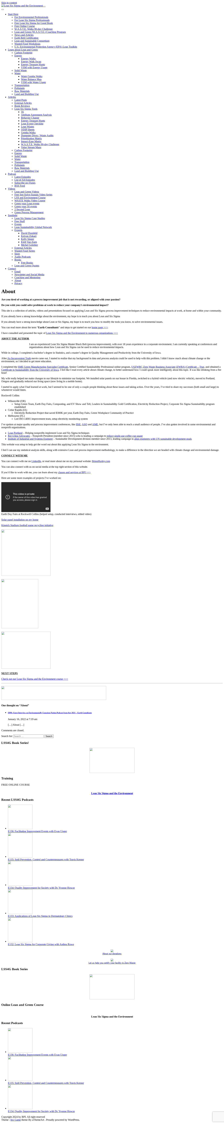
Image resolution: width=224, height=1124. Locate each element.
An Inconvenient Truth (19, 358)
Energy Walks (28, 58)
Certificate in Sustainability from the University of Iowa (30, 369)
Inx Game (15, 1119)
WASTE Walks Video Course (29, 200)
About (17, 280)
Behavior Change (30, 117)
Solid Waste (20, 70)
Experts (18, 230)
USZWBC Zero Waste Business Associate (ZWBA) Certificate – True (167, 366)
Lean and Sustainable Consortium (31, 40)
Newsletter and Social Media (29, 274)
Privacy (18, 283)
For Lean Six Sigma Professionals (32, 20)
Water (17, 73)
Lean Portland (15, 433)
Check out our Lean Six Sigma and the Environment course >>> (34, 679)
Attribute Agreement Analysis (36, 114)
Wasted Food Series (24, 250)
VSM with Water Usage (33, 82)
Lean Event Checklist (32, 123)
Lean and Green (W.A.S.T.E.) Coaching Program (40, 32)
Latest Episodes (22, 177)
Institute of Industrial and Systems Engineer (30, 438)
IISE (78, 424)
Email (17, 271)
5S (22, 111)
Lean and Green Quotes (26, 265)
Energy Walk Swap (31, 61)
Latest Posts (20, 100)
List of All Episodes (24, 179)
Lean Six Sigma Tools (25, 108)
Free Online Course (24, 26)
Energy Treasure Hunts (33, 64)
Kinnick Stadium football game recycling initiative (27, 525)
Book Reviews (22, 106)
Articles (12, 97)
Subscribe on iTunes (24, 182)
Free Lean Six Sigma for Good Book (33, 23)
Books (17, 259)
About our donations (112, 953)
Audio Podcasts (22, 256)
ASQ (84, 424)
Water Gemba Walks (31, 76)
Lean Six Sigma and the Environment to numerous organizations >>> (82, 333)
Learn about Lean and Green (23, 49)
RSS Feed (19, 185)
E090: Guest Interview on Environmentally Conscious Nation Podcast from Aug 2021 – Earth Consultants (50, 713)
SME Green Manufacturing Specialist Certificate (43, 366)
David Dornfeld (29, 233)
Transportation (21, 85)
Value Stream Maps (31, 147)
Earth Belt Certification (26, 37)
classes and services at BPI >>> (74, 472)
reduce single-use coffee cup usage (125, 435)
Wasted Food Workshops (27, 43)
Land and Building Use (26, 94)
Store (17, 253)
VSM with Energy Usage (34, 67)
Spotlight (12, 215)
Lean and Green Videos (26, 191)
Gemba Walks (28, 132)
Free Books (27, 262)
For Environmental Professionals (31, 17)
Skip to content (9, 2)
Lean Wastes (27, 126)
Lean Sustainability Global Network (33, 227)
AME (95, 424)
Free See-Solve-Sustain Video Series (33, 194)
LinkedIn (36, 461)
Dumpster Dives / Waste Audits (37, 135)
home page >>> (100, 327)
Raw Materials (22, 91)
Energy (18, 55)
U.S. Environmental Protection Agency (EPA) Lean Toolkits (45, 46)
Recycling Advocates (19, 435)
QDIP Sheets (27, 129)
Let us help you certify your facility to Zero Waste (112, 963)
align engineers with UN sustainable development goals (163, 438)
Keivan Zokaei (28, 236)
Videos (11, 188)
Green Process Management (28, 212)
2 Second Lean (22, 209)
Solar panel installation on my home (19, 519)
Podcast (12, 174)
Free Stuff (19, 221)
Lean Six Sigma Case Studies (29, 218)
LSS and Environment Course (30, 197)
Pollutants (19, 88)
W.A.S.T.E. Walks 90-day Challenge (33, 29)
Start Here (13, 14)
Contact (12, 268)
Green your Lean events (26, 203)
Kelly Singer (27, 239)
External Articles (23, 103)
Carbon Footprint (23, 52)
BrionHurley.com (101, 461)
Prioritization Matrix (31, 138)
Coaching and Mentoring (27, 277)
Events (17, 224)
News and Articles (23, 35)
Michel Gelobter (29, 245)
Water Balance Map (31, 79)
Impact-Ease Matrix (31, 141)
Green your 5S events (25, 206)
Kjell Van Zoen (29, 242)
